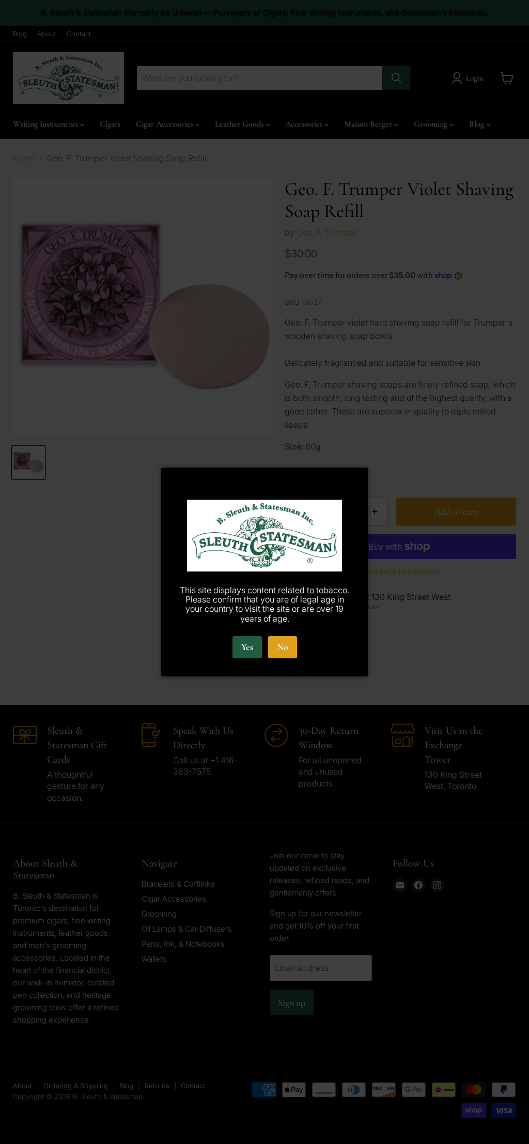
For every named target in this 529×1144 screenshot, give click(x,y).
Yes (247, 647)
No (282, 647)
